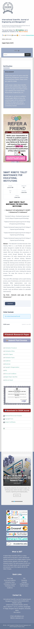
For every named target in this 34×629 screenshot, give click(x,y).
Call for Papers (9, 354)
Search (27, 54)
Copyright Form (9, 419)
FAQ (6, 370)
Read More (17, 499)
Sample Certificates (10, 422)
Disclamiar (7, 364)
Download (10, 303)
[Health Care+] (17, 138)
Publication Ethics (10, 351)
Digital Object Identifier (11, 377)
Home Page (10, 578)
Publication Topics (10, 357)
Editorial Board (9, 380)
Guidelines (8, 361)
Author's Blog (17, 474)
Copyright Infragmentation (12, 367)
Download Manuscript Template (13, 415)
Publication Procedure (11, 348)
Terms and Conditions (10, 373)
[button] (15, 50)
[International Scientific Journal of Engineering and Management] (8, 8)
